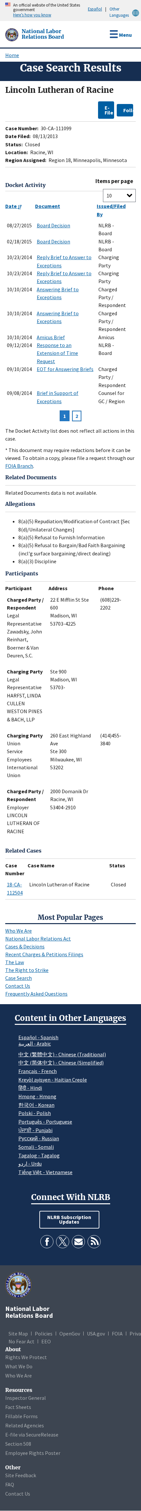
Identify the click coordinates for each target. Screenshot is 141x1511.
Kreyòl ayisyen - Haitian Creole (52, 1079)
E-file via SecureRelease (31, 1434)
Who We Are (18, 930)
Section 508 (18, 1443)
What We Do (18, 1366)
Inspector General (25, 1398)
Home (12, 55)
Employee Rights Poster (32, 1453)
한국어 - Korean (36, 1105)
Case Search (18, 978)
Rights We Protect (26, 1357)
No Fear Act (21, 1341)
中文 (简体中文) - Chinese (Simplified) (61, 1062)
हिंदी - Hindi (30, 1088)
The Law (14, 962)
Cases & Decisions (25, 946)
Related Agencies (24, 1425)
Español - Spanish (38, 1037)
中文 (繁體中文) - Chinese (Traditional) (62, 1054)
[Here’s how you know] (1, 10)
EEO (46, 1341)
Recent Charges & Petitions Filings (44, 954)
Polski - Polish (34, 1113)
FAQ (9, 1484)
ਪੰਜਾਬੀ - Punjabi (35, 1130)
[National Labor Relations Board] (12, 34)
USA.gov (96, 1333)
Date (11, 206)
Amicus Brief (51, 337)
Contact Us (17, 986)
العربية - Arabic (34, 1044)
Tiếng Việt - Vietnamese (45, 1172)
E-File (109, 109)
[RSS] (94, 1241)
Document (47, 206)
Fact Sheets (18, 1407)
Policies (43, 1333)
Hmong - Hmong (37, 1096)
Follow (128, 110)
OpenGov (69, 1333)
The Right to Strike (27, 970)
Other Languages (119, 12)
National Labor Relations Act (38, 938)
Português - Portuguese (45, 1121)
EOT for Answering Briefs (65, 369)
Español (95, 8)
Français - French (37, 1071)
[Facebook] (46, 1241)
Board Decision (53, 225)
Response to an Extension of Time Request (57, 353)
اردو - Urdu (30, 1163)
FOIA (117, 1333)
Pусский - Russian (38, 1138)
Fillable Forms (21, 1416)
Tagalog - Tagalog (39, 1155)
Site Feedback (20, 1475)
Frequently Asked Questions (36, 993)
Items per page (114, 181)
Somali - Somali (36, 1147)
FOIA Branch (19, 466)
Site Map (18, 1333)
